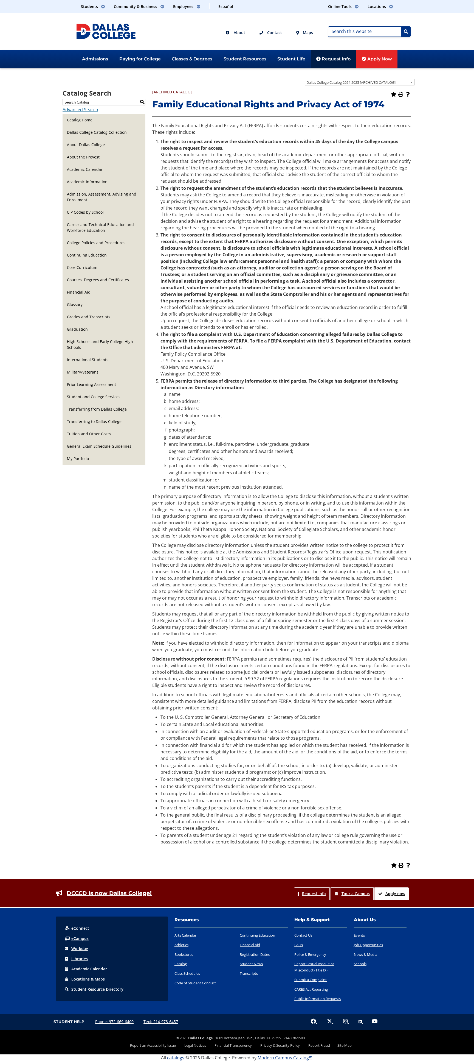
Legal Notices (195, 1045)
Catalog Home (79, 119)
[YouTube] (374, 1021)
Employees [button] (183, 6)
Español (225, 6)
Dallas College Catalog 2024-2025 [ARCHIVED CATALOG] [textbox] (351, 82)
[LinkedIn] (361, 1021)
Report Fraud (319, 1045)
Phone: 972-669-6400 (114, 1021)
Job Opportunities (368, 944)
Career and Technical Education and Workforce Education (100, 227)
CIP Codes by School (85, 212)
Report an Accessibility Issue (153, 1045)
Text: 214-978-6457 (160, 1021)
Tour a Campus (356, 893)
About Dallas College (86, 144)
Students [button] (90, 6)
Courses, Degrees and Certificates (98, 279)
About (239, 32)
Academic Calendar (85, 169)
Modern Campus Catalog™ (285, 1058)
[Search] (406, 31)
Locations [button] (377, 6)
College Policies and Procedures (96, 242)
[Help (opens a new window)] (408, 94)
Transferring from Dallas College (97, 409)
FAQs (298, 944)
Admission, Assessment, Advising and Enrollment (101, 196)
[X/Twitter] (330, 1021)
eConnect (80, 928)
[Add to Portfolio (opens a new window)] (394, 94)
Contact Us (303, 935)
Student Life (291, 59)
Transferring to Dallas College (94, 421)
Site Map (344, 1045)
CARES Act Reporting (311, 989)
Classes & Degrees (192, 59)
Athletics (181, 944)
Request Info (336, 59)
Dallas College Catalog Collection (97, 132)
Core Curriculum (82, 267)
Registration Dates (255, 954)
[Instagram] (346, 1021)
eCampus (80, 938)
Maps (307, 32)
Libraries (79, 958)
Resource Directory (97, 989)
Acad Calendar (89, 968)
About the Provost (83, 157)
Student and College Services (93, 396)
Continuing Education (87, 255)
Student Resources (245, 59)
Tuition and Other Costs (89, 433)
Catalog (180, 963)
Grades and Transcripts (88, 316)
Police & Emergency (310, 954)
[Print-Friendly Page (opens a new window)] (401, 94)
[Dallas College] (106, 31)
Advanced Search (80, 110)
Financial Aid (79, 292)
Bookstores (183, 954)
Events (359, 935)
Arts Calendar (185, 935)
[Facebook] (314, 1021)
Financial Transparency (233, 1045)
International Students (87, 359)
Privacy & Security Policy (280, 1045)
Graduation (77, 329)
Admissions (95, 59)
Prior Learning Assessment (91, 384)
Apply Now (379, 59)
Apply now (395, 893)
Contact (274, 32)
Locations (88, 979)
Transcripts (249, 973)
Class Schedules (187, 973)
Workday (79, 948)
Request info (314, 893)
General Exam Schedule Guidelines (99, 446)
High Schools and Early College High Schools (100, 344)
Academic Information (87, 181)
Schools (360, 963)
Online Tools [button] (340, 6)
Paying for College (140, 59)
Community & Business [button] (136, 6)
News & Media (365, 954)
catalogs (175, 1058)
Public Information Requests (317, 998)
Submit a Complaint (310, 979)
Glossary (75, 304)
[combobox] (359, 82)
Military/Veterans (82, 372)
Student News (251, 963)
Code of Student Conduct (195, 983)
